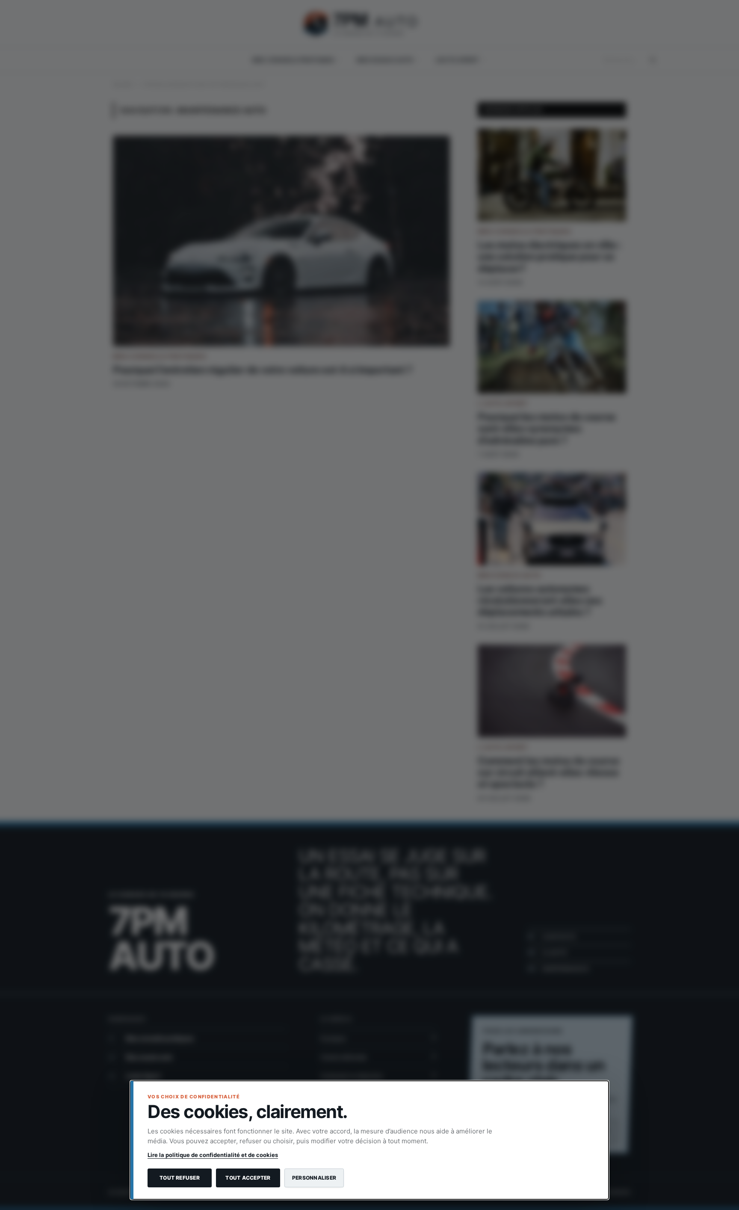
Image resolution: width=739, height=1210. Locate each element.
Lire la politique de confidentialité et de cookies (213, 1154)
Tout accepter (247, 1177)
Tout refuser (180, 1177)
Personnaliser (314, 1177)
